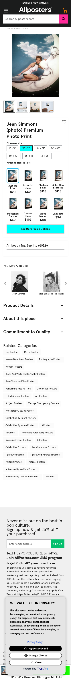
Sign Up (57, 544)
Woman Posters (13, 367)
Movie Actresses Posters (18, 440)
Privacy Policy (35, 642)
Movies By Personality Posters (37, 433)
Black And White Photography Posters (25, 374)
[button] (35, 3)
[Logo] (35, 10)
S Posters (47, 425)
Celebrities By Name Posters (20, 425)
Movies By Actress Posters (19, 359)
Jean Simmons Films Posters (20, 381)
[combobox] (31, 19)
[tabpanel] (35, 194)
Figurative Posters (14, 455)
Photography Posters (50, 359)
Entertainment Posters (17, 396)
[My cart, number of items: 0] (65, 10)
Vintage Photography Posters (43, 403)
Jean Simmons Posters (44, 447)
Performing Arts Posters (18, 389)
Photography (21, 29)
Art (8, 29)
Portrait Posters (14, 462)
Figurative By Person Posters (45, 455)
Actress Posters (37, 462)
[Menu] (6, 11)
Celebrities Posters (47, 389)
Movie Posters (31, 352)
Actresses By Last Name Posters (22, 477)
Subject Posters (13, 403)
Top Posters (11, 352)
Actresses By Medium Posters (21, 469)
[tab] (12, 148)
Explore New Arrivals (35, 2)
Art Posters (41, 396)
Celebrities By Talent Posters (20, 418)
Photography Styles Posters (20, 411)
